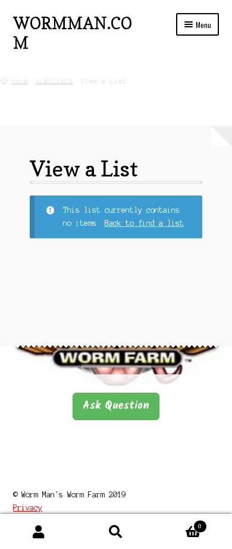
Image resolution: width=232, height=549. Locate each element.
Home (19, 80)
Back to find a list (144, 223)
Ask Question (116, 406)
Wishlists (54, 80)
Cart (178, 523)
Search (116, 532)
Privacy (27, 508)
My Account (38, 532)
